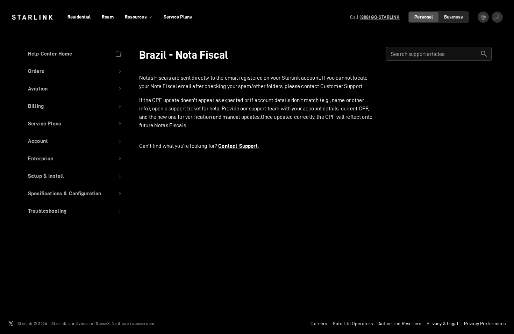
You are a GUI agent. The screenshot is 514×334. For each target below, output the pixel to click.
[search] (484, 54)
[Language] (483, 17)
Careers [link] (318, 323)
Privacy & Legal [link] (442, 323)
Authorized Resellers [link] (399, 323)
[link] (32, 17)
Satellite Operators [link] (353, 323)
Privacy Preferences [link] (485, 323)
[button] (75, 71)
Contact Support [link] (238, 146)
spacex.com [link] (143, 323)
